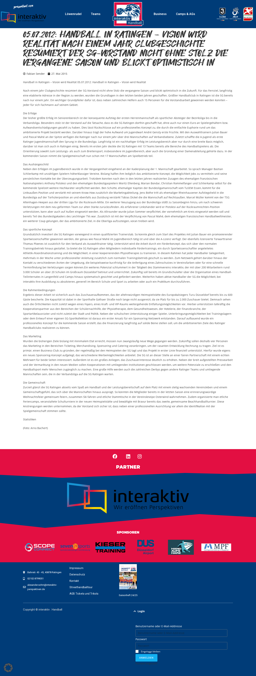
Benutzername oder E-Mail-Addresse (158, 626)
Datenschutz (77, 574)
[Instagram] (139, 456)
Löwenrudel (73, 14)
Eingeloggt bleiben (150, 651)
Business (160, 14)
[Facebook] (115, 456)
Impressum (76, 568)
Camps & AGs (185, 14)
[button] (181, 611)
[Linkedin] (128, 456)
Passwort (141, 639)
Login (141, 611)
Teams (95, 14)
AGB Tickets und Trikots (84, 593)
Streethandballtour (81, 587)
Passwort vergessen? (146, 663)
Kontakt (74, 580)
